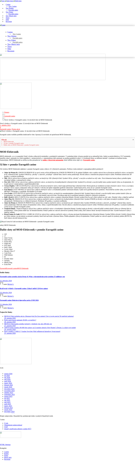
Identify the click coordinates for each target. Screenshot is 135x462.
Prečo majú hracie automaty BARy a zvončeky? (20, 320)
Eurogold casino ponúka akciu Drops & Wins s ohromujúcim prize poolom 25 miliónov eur (32, 276)
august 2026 (8, 374)
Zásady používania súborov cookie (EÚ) (17, 429)
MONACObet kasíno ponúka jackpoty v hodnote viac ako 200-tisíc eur (28, 324)
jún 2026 (7, 377)
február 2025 (8, 408)
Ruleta (6, 454)
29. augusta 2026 (10, 318)
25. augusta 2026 (10, 333)
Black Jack (7, 457)
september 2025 (9, 394)
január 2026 (8, 387)
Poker (6, 455)
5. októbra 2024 (5, 125)
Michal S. (10, 284)
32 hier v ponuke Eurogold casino (14, 143)
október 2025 (8, 393)
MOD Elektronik (9, 141)
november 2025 (9, 391)
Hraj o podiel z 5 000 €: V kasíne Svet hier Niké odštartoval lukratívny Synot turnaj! (32, 331)
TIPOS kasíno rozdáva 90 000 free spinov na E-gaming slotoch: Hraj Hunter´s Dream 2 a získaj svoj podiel (40, 328)
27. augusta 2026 (10, 326)
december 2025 (9, 389)
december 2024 (9, 411)
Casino (6, 452)
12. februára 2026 (6, 304)
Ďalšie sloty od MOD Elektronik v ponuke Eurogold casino (21, 145)
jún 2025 (7, 400)
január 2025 (8, 410)
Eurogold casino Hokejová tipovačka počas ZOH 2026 (19, 300)
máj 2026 (7, 379)
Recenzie (7, 459)
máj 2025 (7, 402)
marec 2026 (8, 383)
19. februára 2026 (6, 292)
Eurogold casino (5, 129)
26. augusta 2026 (10, 329)
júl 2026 (7, 375)
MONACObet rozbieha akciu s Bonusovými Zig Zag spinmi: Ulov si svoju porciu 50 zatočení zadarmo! (39, 316)
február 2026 (8, 385)
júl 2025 (7, 398)
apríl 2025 (7, 404)
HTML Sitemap (5, 444)
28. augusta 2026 (10, 322)
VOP (6, 427)
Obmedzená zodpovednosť (13, 425)
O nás (6, 423)
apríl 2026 (7, 381)
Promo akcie (16, 129)
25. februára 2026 (6, 281)
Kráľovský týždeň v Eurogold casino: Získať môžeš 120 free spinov (24, 288)
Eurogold (3, 268)
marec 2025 (8, 406)
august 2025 (8, 396)
